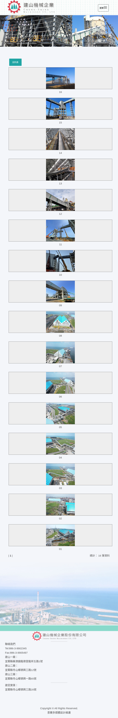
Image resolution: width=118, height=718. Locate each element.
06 (60, 396)
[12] (60, 200)
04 (60, 457)
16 (60, 92)
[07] (60, 352)
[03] (60, 474)
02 (60, 518)
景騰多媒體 (53, 712)
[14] (60, 139)
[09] (60, 291)
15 (60, 122)
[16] (60, 78)
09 (60, 305)
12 (60, 213)
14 (60, 153)
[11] (60, 230)
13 (60, 183)
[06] (60, 383)
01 (60, 549)
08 (60, 335)
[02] (60, 504)
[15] (60, 109)
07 (60, 366)
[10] (60, 261)
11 (60, 244)
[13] (60, 169)
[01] (60, 535)
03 (60, 488)
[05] (60, 413)
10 (60, 274)
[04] (60, 444)
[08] (60, 322)
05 (60, 427)
